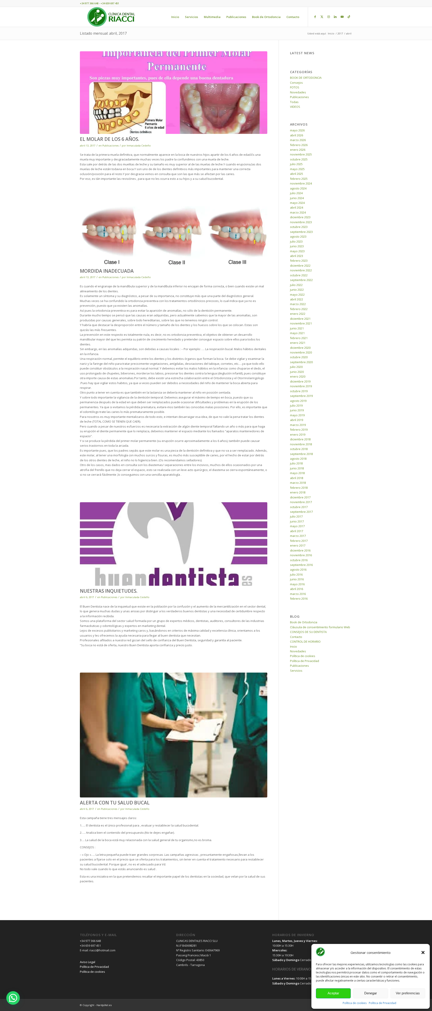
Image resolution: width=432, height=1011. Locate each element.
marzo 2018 (298, 483)
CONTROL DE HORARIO (305, 641)
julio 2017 (296, 516)
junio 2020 (297, 372)
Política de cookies (355, 1003)
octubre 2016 (299, 560)
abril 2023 (296, 256)
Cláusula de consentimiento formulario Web (320, 627)
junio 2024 (297, 198)
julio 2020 (296, 367)
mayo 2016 (297, 584)
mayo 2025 (297, 169)
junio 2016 (297, 579)
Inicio (293, 646)
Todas (294, 102)
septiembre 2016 (301, 565)
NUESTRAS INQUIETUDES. (108, 591)
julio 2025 (296, 164)
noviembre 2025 (301, 154)
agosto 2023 (298, 236)
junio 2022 (297, 290)
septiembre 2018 (301, 454)
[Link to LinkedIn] (335, 16)
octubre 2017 (299, 507)
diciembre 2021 (300, 319)
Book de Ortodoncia (303, 622)
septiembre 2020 (301, 362)
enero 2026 (297, 150)
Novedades (298, 92)
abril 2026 (296, 135)
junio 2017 (297, 521)
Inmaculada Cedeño (139, 145)
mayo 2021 (297, 333)
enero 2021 (297, 343)
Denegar (370, 993)
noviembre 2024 (301, 183)
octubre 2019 (299, 391)
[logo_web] (111, 17)
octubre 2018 (299, 449)
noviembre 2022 (301, 270)
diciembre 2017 (300, 497)
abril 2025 (296, 174)
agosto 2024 (298, 188)
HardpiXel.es (104, 1005)
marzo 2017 (298, 536)
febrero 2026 (299, 145)
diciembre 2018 (300, 439)
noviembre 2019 (301, 386)
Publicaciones (110, 145)
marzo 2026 (298, 140)
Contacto (296, 637)
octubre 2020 (299, 357)
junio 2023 (297, 246)
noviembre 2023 (301, 222)
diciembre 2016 (300, 550)
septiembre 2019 (301, 396)
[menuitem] (175, 17)
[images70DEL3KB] (173, 735)
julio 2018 (296, 463)
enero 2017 (297, 545)
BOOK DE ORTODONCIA (306, 78)
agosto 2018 (298, 459)
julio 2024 (296, 193)
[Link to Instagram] (328, 16)
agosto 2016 (298, 569)
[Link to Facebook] (315, 16)
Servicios (296, 671)
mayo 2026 (297, 130)
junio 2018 (297, 468)
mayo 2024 (297, 203)
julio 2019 (296, 405)
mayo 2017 (297, 526)
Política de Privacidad (382, 1003)
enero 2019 (297, 434)
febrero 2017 (299, 541)
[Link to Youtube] (342, 16)
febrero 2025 (299, 179)
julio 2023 (296, 241)
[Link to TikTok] (348, 16)
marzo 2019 (298, 425)
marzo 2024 (298, 212)
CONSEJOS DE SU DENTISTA (308, 632)
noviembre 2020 (301, 352)
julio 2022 (296, 285)
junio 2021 (297, 328)
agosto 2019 (298, 401)
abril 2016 (296, 589)
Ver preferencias (408, 993)
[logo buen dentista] (173, 544)
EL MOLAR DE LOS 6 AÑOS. (109, 139)
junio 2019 (297, 410)
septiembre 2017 (301, 512)
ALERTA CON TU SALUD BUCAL (115, 802)
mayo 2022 (297, 295)
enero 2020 (297, 376)
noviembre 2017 (301, 502)
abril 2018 (296, 478)
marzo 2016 (298, 594)
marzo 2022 (298, 304)
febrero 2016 (299, 599)
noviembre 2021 (301, 323)
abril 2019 (296, 420)
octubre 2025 (299, 159)
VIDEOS (295, 107)
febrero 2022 (299, 309)
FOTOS (294, 87)
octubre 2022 (299, 275)
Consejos (296, 83)
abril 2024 (296, 207)
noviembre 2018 (301, 444)
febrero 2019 (299, 430)
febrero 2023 (299, 261)
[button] (423, 952)
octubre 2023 (299, 227)
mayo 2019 (297, 415)
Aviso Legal (87, 962)
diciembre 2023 (300, 217)
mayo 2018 (297, 473)
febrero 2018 (299, 488)
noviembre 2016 (301, 555)
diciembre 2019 (300, 381)
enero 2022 (297, 314)
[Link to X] (321, 16)
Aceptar (333, 993)
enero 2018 (297, 492)
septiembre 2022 (301, 280)
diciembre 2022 (300, 265)
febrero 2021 (299, 338)
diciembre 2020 (300, 348)
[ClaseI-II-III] (173, 236)
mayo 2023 (297, 251)
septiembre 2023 (301, 232)
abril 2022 (296, 299)
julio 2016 (296, 574)
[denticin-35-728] (173, 92)
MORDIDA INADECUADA (107, 271)
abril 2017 (296, 531)
